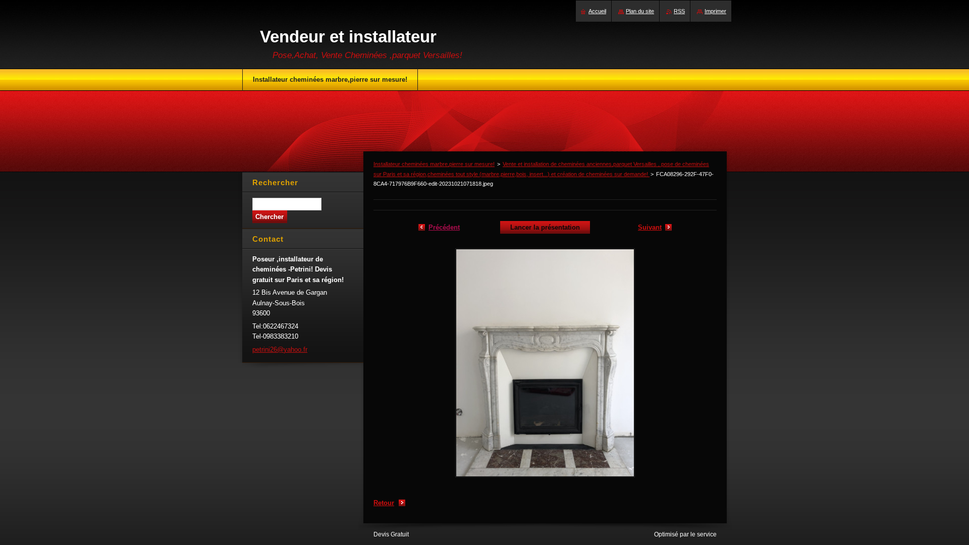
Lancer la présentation (545, 227)
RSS (679, 11)
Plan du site (640, 11)
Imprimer (715, 11)
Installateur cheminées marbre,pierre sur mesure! (434, 164)
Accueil (597, 11)
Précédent (444, 227)
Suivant (650, 227)
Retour (383, 503)
